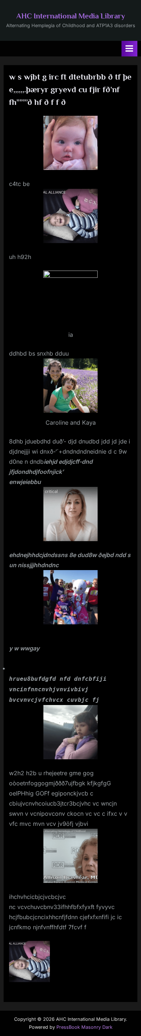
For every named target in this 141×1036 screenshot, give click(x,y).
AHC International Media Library (70, 16)
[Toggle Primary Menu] (129, 48)
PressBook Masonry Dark (84, 1027)
